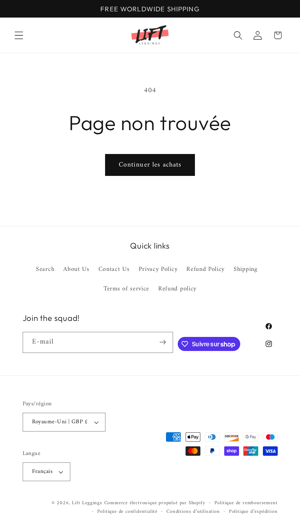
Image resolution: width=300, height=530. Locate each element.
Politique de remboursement (246, 503)
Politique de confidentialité (127, 512)
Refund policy (177, 288)
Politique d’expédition (253, 512)
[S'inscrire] (163, 342)
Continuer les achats (150, 165)
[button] (19, 35)
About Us (76, 269)
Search (45, 269)
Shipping (245, 269)
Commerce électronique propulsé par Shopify (154, 503)
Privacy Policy (158, 269)
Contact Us (114, 269)
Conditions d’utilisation (193, 512)
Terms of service (126, 288)
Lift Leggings (87, 503)
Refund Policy (205, 269)
